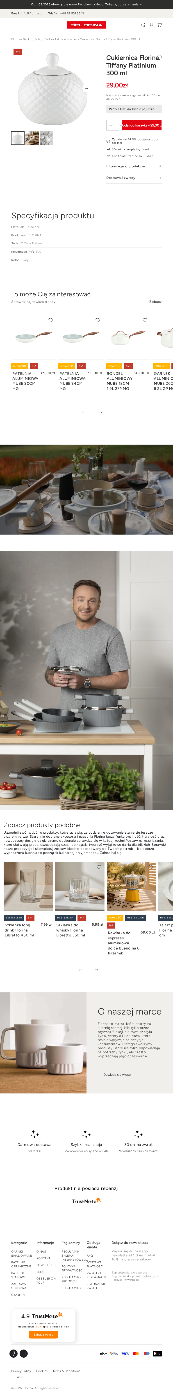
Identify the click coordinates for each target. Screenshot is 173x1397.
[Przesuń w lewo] (87, 412)
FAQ (90, 1255)
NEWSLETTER (46, 1265)
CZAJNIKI (18, 1294)
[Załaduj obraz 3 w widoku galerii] (46, 138)
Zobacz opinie (43, 1334)
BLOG (40, 1271)
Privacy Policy (21, 1371)
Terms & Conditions (66, 1371)
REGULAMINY (71, 1288)
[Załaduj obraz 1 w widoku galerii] (18, 138)
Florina (16, 39)
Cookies (42, 1371)
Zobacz (155, 302)
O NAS (41, 1251)
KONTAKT (43, 1258)
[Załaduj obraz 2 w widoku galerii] (32, 138)
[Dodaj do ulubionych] (159, 57)
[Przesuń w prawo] (86, 88)
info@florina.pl (32, 13)
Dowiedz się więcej (117, 1075)
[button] (143, 25)
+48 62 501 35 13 (72, 13)
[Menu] (15, 25)
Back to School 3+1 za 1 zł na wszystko (50, 39)
